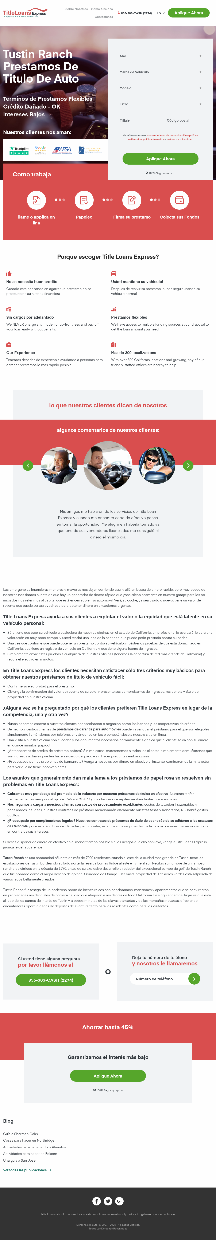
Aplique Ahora (188, 13)
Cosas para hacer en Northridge (28, 1140)
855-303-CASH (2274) (50, 980)
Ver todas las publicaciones (25, 1170)
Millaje (121, 114)
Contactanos (104, 17)
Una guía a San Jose (19, 1160)
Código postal (172, 114)
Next (188, 465)
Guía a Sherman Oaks (20, 1133)
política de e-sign (153, 139)
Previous (28, 465)
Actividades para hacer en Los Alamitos (34, 1147)
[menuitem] (159, 13)
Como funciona (102, 9)
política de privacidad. (179, 139)
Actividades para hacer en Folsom (30, 1153)
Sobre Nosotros (76, 9)
